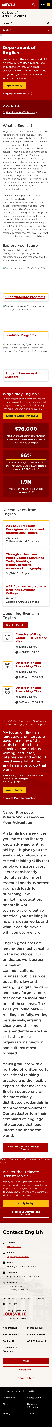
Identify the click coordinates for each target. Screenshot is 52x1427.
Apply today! (26, 1203)
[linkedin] (15, 1304)
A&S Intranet (10, 1328)
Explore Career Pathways (22, 415)
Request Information (16, 93)
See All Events (15, 625)
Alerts (6, 1404)
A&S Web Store (35, 1341)
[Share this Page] (47, 23)
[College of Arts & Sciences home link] (15, 1315)
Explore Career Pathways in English (25, 1148)
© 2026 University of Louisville (18, 1391)
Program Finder (35, 1328)
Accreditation (34, 1398)
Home (6, 23)
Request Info (26, 1378)
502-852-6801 (14, 1246)
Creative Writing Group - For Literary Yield (31, 638)
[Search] (35, 4)
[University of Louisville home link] (8, 4)
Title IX (30, 1413)
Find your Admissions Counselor (26, 1213)
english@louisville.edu (18, 1256)
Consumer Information (33, 1405)
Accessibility (9, 1398)
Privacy (6, 1413)
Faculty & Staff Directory (21, 112)
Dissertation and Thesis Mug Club (28, 664)
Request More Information (20, 798)
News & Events (11, 1334)
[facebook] (4, 1304)
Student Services (36, 1334)
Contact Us (13, 106)
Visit (26, 1361)
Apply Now (26, 1369)
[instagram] (10, 1304)
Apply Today (14, 85)
